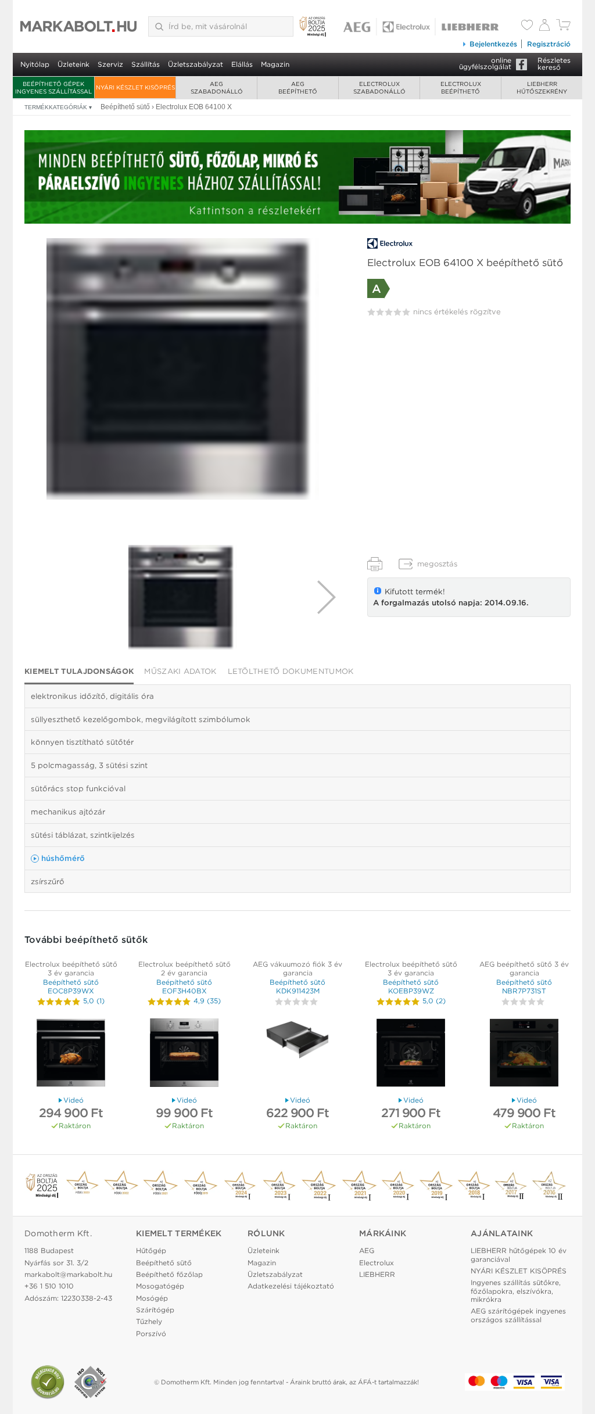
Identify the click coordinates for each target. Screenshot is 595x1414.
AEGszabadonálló (217, 87)
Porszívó (151, 1333)
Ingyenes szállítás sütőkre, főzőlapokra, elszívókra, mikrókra (516, 1291)
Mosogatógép (160, 1286)
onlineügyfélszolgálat (485, 63)
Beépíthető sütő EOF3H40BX (184, 986)
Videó (73, 1100)
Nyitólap (34, 64)
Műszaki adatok (180, 671)
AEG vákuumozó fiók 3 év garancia (297, 968)
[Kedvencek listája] (527, 26)
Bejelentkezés (493, 44)
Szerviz (110, 64)
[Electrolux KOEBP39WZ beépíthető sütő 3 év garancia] (410, 1054)
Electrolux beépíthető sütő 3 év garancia (71, 968)
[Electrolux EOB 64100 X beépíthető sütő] (183, 369)
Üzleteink (73, 64)
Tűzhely (149, 1321)
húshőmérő (63, 858)
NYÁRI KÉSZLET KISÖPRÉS (135, 87)
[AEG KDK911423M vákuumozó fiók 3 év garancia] (297, 1054)
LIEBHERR (377, 1274)
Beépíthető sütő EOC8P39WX (71, 986)
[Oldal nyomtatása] (374, 564)
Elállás (242, 64)
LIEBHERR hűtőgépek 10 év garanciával (519, 1254)
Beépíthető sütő (164, 1262)
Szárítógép (155, 1309)
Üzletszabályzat (195, 64)
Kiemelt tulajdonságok (79, 671)
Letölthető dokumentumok (291, 671)
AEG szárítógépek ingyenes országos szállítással (518, 1315)
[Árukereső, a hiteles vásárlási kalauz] (47, 1382)
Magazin (275, 64)
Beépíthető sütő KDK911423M (297, 986)
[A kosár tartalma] (563, 27)
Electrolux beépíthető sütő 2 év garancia (184, 968)
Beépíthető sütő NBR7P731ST (524, 986)
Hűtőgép (151, 1250)
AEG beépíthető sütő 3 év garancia (524, 968)
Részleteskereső (554, 63)
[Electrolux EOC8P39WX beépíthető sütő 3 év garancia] (70, 1054)
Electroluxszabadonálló (379, 87)
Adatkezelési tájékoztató (291, 1286)
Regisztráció (549, 44)
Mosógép (152, 1298)
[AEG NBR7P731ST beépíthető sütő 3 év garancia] (524, 1054)
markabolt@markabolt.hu (68, 1274)
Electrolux (376, 1262)
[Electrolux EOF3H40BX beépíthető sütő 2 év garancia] (184, 1054)
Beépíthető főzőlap (169, 1274)
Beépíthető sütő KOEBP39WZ (411, 986)
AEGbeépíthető (297, 87)
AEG (366, 1250)
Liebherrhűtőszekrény (542, 87)
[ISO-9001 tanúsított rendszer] (90, 1382)
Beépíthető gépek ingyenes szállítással (53, 87)
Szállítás (145, 64)
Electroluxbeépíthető (460, 87)
